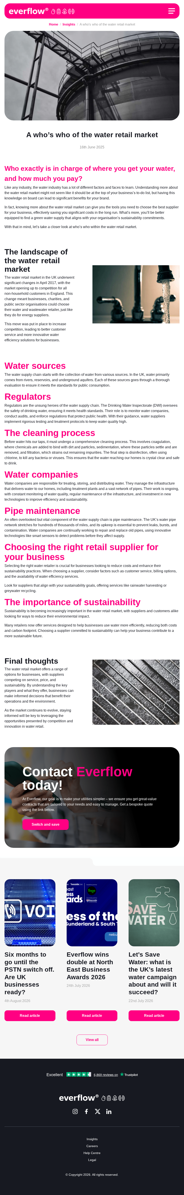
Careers (92, 1146)
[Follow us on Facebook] (86, 1112)
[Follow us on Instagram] (75, 1112)
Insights (69, 24)
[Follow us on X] (97, 1112)
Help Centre (92, 1153)
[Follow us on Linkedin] (108, 1112)
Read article (30, 1016)
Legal (92, 1160)
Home (53, 24)
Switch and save (45, 824)
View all (92, 1040)
